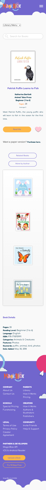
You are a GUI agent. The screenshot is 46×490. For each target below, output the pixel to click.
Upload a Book (14, 457)
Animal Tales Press (23, 97)
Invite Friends (30, 425)
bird (30, 346)
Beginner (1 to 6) (23, 100)
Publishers (28, 416)
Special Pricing (11, 406)
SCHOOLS (7, 403)
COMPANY (7, 387)
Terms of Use (9, 425)
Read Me (17, 129)
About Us (7, 390)
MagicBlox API (10, 447)
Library (26, 390)
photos (36, 346)
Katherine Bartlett (23, 94)
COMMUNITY (29, 422)
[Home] (12, 6)
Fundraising (9, 410)
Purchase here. (34, 142)
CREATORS (28, 403)
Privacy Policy (10, 429)
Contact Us (8, 394)
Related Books (26, 156)
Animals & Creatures (24, 340)
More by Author (22, 164)
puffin (16, 346)
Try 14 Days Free (14, 465)
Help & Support (31, 429)
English (16, 333)
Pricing (26, 397)
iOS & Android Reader (14, 450)
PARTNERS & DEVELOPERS (15, 443)
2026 (15, 478)
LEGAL (6, 422)
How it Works (29, 394)
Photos (15, 343)
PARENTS (27, 387)
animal (23, 346)
